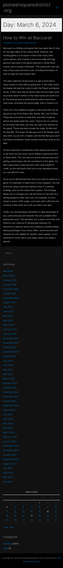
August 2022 (9, 464)
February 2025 (10, 329)
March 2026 (9, 275)
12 (15, 511)
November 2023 (10, 396)
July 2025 (7, 307)
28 (31, 520)
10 (56, 507)
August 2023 (9, 410)
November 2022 (10, 450)
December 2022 (10, 446)
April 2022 (8, 482)
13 (23, 511)
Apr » (12, 527)
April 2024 (8, 374)
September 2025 (11, 298)
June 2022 (8, 473)
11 (7, 511)
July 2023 (7, 414)
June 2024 (8, 365)
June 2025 (8, 311)
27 (23, 520)
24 (56, 516)
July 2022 (7, 468)
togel (5, 548)
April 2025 (8, 320)
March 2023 (9, 432)
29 (39, 520)
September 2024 (11, 352)
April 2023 (8, 428)
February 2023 (10, 437)
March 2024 (9, 379)
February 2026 (10, 280)
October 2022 (9, 455)
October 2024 (9, 347)
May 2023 (8, 423)
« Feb (5, 527)
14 (31, 511)
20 (23, 516)
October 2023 (9, 401)
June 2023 (8, 419)
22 (39, 516)
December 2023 (10, 392)
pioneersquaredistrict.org (27, 7)
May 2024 (8, 369)
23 (47, 516)
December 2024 (10, 338)
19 (15, 516)
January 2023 (9, 441)
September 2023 (11, 405)
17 (56, 511)
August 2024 (9, 356)
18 (7, 516)
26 (15, 520)
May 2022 (8, 477)
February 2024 (10, 383)
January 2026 (9, 284)
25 (7, 520)
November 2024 (10, 343)
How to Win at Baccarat (27, 37)
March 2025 (9, 325)
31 (56, 520)
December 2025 (10, 289)
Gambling (7, 43)
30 (47, 520)
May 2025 (8, 316)
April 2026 (8, 271)
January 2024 (9, 387)
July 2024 (7, 361)
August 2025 (9, 302)
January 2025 (9, 334)
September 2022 (11, 459)
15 (40, 511)
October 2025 (9, 293)
